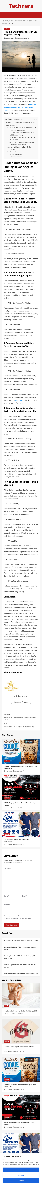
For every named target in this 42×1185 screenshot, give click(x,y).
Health (6, 1006)
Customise (21, 1175)
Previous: (20, 717)
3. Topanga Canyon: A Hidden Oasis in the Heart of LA (22, 139)
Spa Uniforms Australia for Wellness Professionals (21, 973)
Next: (19, 725)
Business (6, 29)
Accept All (21, 1170)
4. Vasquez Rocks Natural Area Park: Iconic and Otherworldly (22, 143)
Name (6, 896)
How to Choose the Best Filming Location (20, 148)
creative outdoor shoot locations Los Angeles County (20, 107)
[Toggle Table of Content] (34, 119)
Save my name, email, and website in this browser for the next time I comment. (18, 917)
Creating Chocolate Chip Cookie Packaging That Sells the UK (20, 957)
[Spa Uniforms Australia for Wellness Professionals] (21, 824)
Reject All (21, 1180)
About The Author (16, 154)
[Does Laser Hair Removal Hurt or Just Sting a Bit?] (21, 995)
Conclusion (13, 152)
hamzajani (8, 1051)
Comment (8, 868)
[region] (21, 1169)
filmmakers (19, 400)
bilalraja (7, 1014)
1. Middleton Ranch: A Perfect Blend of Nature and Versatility (23, 129)
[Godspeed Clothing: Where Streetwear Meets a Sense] (21, 1031)
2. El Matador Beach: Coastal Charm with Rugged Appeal (22, 134)
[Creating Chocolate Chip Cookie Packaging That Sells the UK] (21, 751)
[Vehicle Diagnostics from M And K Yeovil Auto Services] (21, 787)
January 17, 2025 (21, 38)
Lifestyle (6, 1041)
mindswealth (8, 771)
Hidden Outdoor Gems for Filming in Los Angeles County (20, 123)
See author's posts (21, 702)
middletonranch (9, 38)
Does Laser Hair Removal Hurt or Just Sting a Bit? (21, 941)
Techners (21, 6)
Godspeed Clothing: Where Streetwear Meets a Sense (20, 948)
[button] (4, 14)
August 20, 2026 (18, 771)
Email (24, 896)
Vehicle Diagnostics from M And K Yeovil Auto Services (20, 966)
